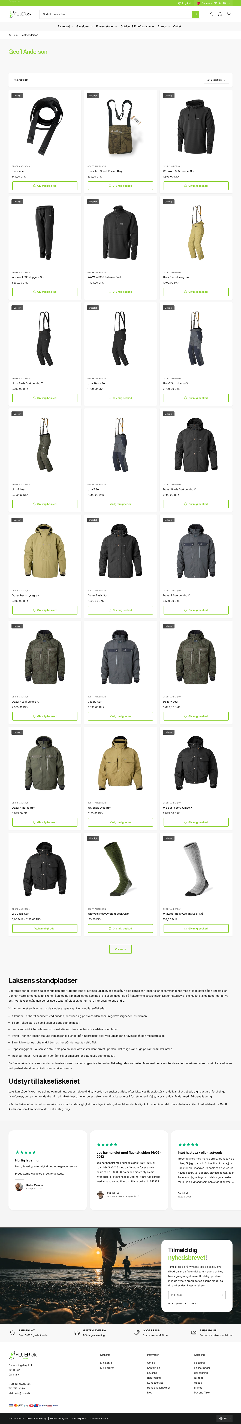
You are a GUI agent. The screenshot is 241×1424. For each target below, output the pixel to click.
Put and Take (202, 1392)
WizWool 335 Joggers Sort (28, 277)
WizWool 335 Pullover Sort (104, 277)
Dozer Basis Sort (98, 595)
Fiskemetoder (105, 26)
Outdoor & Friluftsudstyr (135, 26)
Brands (162, 26)
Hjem (15, 35)
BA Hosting (41, 1418)
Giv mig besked (46, 185)
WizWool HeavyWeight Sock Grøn (108, 913)
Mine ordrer (107, 1367)
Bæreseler (18, 171)
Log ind (186, 3)
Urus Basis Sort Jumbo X (27, 383)
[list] (120, 1171)
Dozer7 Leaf (170, 701)
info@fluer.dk (70, 1096)
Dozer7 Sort (95, 701)
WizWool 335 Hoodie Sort (179, 171)
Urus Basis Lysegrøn (176, 277)
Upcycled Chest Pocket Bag (105, 171)
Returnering (154, 1377)
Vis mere (120, 949)
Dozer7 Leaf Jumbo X (25, 701)
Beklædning (201, 1372)
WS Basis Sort (20, 913)
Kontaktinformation (99, 1418)
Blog (149, 1392)
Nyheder (199, 1377)
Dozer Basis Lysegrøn (25, 595)
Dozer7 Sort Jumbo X (176, 595)
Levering (152, 1372)
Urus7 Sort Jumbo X (175, 383)
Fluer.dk (20, 1418)
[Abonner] (221, 1295)
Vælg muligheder (120, 503)
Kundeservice (155, 1382)
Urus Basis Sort (97, 383)
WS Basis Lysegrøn (99, 807)
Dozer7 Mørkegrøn (23, 807)
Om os (151, 1362)
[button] (228, 14)
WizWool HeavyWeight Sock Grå (183, 913)
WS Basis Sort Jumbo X (177, 807)
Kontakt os (153, 1367)
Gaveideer (83, 26)
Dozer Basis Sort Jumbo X (179, 489)
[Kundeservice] (220, 14)
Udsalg (198, 1382)
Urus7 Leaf (18, 489)
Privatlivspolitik (79, 1418)
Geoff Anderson (29, 35)
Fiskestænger (202, 1367)
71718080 (19, 1388)
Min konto (106, 1362)
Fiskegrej (64, 26)
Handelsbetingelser (158, 1387)
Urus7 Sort (94, 489)
